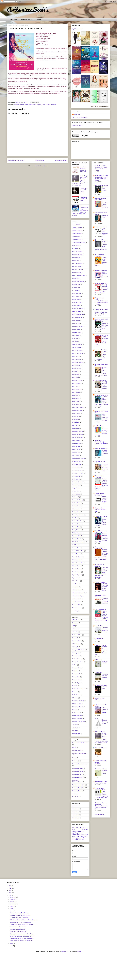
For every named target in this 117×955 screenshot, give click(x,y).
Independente (76, 673)
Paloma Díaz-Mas (77, 521)
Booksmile (75, 638)
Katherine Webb (77, 410)
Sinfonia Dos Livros (101, 283)
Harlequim (75, 670)
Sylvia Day (75, 578)
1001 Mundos (76, 620)
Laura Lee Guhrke (77, 431)
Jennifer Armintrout (77, 362)
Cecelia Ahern (76, 257)
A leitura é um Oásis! (101, 185)
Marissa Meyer (76, 476)
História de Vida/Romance (79, 753)
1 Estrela (75, 806)
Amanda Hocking (77, 230)
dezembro (13, 897)
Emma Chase (76, 305)
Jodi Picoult (75, 377)
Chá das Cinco (76, 644)
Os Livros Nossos (100, 609)
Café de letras (99, 638)
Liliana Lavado (99, 814)
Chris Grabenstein (77, 263)
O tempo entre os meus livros (100, 198)
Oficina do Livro (76, 703)
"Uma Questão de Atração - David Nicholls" (21, 940)
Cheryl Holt (75, 260)
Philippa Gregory (77, 533)
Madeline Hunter (77, 461)
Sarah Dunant (76, 554)
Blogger (79, 951)
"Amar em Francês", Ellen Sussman (19, 913)
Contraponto (76, 653)
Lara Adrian (75, 428)
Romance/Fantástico (78, 788)
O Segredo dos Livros (80, 837)
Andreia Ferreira (77, 233)
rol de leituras (99, 425)
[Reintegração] (76, 73)
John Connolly (76, 383)
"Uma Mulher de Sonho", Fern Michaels (20, 922)
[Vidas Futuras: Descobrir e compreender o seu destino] (76, 59)
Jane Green (75, 356)
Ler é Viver (98, 672)
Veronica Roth (76, 604)
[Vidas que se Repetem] (103, 88)
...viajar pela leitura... (101, 350)
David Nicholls (76, 287)
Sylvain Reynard (77, 575)
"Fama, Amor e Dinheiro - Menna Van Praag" (21, 933)
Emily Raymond (76, 302)
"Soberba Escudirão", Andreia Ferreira (20, 915)
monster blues (99, 625)
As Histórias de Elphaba (99, 565)
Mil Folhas (98, 660)
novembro (13, 899)
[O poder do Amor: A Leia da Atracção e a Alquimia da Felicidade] (103, 44)
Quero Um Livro (100, 240)
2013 (73, 828)
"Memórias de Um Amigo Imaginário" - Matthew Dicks (101, 807)
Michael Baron (76, 503)
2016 (10, 885)
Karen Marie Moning (78, 407)
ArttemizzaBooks (100, 731)
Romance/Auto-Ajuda (78, 785)
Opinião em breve (77, 29)
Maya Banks (76, 488)
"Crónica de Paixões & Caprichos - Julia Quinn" (83, 169)
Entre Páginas (99, 788)
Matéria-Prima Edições (79, 688)
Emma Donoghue (77, 308)
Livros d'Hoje (76, 677)
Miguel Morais (76, 506)
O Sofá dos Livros (100, 380)
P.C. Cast (75, 518)
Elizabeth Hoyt (76, 293)
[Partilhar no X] (35, 102)
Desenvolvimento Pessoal (79, 742)
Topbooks (75, 724)
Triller (74, 794)
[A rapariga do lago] (85, 44)
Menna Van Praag (77, 500)
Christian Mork (76, 266)
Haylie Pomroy (76, 332)
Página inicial (13, 19)
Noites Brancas (46, 104)
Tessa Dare (75, 586)
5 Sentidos (75, 623)
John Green (75, 386)
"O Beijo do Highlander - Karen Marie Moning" (22, 936)
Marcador (75, 685)
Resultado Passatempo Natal (105, 722)
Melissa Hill (75, 497)
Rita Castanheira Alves (78, 542)
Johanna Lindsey (77, 380)
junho (11, 911)
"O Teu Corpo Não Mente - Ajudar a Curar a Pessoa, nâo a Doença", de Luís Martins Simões (80, 180)
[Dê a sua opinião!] (33, 102)
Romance (53, 104)
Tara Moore (75, 583)
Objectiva (75, 697)
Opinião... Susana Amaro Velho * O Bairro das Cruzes (101, 178)
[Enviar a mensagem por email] (31, 102)
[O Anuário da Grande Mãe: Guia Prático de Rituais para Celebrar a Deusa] (94, 87)
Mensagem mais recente (16, 160)
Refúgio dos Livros (101, 685)
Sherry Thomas (76, 566)
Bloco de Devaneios (101, 448)
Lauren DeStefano (77, 434)
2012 (10, 895)
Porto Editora (76, 712)
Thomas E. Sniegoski (78, 593)
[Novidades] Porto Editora (105, 772)
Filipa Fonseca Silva (78, 314)
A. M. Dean (75, 224)
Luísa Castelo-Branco (78, 458)
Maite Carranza (76, 464)
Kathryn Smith (76, 413)
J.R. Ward (75, 341)
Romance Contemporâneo (80, 764)
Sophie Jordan (76, 572)
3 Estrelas (17, 104)
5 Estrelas (75, 818)
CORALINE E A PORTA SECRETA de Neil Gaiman (105, 587)
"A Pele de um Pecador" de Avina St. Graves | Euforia (101, 168)
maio (11, 943)
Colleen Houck (76, 272)
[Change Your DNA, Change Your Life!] (94, 103)
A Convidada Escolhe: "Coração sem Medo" (105, 204)
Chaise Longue (99, 719)
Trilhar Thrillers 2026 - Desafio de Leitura (105, 231)
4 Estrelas (75, 815)
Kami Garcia (76, 404)
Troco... (39, 19)
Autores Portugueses (78, 242)
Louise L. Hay (76, 449)
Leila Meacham (76, 440)
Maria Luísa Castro (77, 473)
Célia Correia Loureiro (78, 275)
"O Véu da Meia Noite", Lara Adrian (19, 917)
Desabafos (85, 829)
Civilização (75, 647)
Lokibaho (63, 951)
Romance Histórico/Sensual (77, 781)
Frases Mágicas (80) (100, 783)
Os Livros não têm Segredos (100, 803)
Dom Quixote (76, 656)
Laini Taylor (75, 425)
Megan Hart (75, 491)
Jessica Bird (75, 371)
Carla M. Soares (77, 251)
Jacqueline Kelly (77, 344)
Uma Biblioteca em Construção (100, 531)
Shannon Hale (76, 560)
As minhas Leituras (101, 769)
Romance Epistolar (77, 771)
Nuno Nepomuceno (78, 515)
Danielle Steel (76, 284)
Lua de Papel (76, 683)
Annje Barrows (76, 239)
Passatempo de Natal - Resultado (105, 675)
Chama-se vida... (100, 698)
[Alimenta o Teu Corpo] (94, 44)
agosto (12, 906)
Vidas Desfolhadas (101, 748)
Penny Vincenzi (76, 530)
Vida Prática (75, 797)
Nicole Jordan (76, 509)
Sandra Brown (76, 548)
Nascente (75, 691)
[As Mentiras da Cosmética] (76, 88)
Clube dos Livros (100, 165)
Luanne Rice (76, 452)
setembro (13, 904)
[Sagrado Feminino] (76, 102)
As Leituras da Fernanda (99, 255)
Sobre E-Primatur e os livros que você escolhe (104, 500)
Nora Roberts (76, 512)
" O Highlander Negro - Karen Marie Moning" (21, 924)
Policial (74, 758)
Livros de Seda (76, 680)
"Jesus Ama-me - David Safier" (18, 927)
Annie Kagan (76, 236)
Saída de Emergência (78, 721)
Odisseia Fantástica (78, 700)
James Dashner (77, 347)
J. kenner (75, 338)
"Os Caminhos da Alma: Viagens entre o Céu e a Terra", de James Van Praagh (80, 210)
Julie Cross (75, 398)
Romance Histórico (77, 777)
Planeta (74, 709)
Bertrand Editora (77, 635)
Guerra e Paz (76, 668)
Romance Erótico (77, 774)
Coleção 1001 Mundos (78, 650)
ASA (73, 626)
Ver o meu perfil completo (79, 117)
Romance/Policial (77, 791)
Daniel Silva (75, 278)
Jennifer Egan (76, 365)
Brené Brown (76, 245)
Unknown (77, 114)
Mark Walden (76, 479)
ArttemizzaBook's (28, 9)
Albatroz (74, 629)
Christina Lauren (77, 269)
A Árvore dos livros (101, 270)
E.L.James (75, 290)
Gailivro (74, 665)
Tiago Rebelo (76, 598)
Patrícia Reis (76, 527)
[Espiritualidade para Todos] (103, 59)
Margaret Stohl (76, 467)
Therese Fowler (77, 590)
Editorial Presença (77, 659)
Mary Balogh (76, 485)
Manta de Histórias (101, 227)
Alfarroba (75, 632)
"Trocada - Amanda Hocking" (17, 929)
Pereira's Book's (100, 582)
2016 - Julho (98, 699)
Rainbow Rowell (77, 536)
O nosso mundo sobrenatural (100, 547)
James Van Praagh (77, 353)
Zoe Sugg (75, 611)
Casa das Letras (77, 641)
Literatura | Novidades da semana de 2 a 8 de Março (105, 467)
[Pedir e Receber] (94, 73)
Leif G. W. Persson (77, 437)
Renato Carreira (77, 539)
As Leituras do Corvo (101, 395)
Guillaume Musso (77, 326)
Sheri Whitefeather (77, 563)
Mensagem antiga (61, 160)
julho (11, 908)
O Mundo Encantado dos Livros (101, 319)
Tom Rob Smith (76, 601)
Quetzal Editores (77, 715)
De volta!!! (97, 763)
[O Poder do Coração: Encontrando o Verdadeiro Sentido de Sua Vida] (85, 73)
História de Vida (77, 750)
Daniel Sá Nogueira (78, 281)
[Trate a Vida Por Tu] (76, 44)
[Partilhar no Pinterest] (38, 102)
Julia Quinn (75, 395)
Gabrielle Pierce (77, 317)
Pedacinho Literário (101, 516)
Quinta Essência (77, 718)
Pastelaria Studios (77, 706)
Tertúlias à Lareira (100, 645)
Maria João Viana (77, 470)
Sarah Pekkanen (77, 557)
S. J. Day (75, 545)
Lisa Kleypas (76, 446)
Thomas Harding (77, 596)
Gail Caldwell (76, 320)
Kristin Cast (75, 419)
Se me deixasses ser (100, 640)
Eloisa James (76, 299)
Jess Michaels (76, 368)
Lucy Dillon (75, 455)
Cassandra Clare (77, 254)
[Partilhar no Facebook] (36, 102)
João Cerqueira (76, 389)
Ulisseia (74, 730)
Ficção (74, 747)
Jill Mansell (75, 374)
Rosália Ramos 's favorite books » (99, 106)
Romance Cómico (77, 768)
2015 (81, 827)
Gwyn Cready (76, 329)
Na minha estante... (27, 19)
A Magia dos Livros (101, 781)
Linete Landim (76, 443)
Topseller (75, 727)
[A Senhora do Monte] (85, 102)
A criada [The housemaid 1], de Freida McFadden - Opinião (101, 302)
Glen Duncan (76, 323)
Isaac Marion (76, 335)
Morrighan (98, 440)
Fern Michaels (76, 311)
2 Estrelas (75, 809)
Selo (83, 839)
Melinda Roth (76, 494)
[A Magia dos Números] (85, 59)
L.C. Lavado (75, 422)
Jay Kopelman (76, 359)
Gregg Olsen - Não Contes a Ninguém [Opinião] (105, 417)
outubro (12, 901)
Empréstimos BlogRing (35, 104)
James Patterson (77, 350)
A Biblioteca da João (101, 175)
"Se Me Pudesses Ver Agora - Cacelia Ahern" (22, 938)
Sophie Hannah (76, 569)
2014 (77, 828)
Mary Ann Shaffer (77, 482)
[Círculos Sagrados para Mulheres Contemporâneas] (85, 87)
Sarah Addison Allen (78, 551)
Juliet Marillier (76, 401)
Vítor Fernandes (77, 607)
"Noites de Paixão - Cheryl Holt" (18, 931)
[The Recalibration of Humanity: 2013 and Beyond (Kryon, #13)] (103, 73)
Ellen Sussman (24, 104)
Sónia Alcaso (76, 581)
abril (11, 946)
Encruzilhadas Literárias (99, 476)
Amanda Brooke (77, 227)
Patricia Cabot (76, 524)
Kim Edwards (76, 416)
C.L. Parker (75, 248)
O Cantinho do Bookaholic (99, 494)
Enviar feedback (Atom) (41, 166)
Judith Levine (76, 392)
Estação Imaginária (78, 662)
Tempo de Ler (99, 508)
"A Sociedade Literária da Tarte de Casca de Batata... (24, 920)
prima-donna (76, 733)
